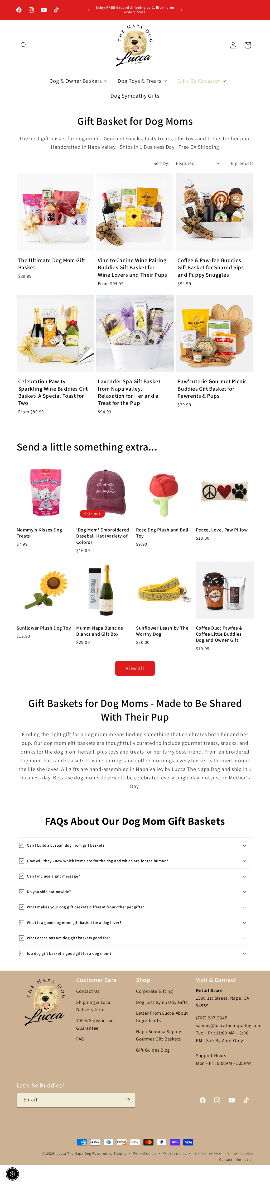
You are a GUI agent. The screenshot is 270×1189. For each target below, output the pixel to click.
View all (135, 668)
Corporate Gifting (154, 991)
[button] (24, 45)
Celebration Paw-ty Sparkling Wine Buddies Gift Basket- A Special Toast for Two (53, 392)
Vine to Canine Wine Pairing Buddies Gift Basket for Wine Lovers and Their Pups (132, 267)
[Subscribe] (127, 1100)
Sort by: (161, 163)
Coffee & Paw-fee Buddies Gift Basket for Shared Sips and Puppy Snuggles (210, 267)
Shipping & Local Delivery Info (94, 1006)
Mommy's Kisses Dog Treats (39, 533)
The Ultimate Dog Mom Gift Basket (51, 264)
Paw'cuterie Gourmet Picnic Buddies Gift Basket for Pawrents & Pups (212, 388)
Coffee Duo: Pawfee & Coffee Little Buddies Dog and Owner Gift (219, 634)
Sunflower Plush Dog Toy (44, 628)
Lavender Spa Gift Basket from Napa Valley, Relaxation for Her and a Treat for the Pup (129, 392)
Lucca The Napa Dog (73, 1153)
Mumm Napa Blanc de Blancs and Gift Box (99, 631)
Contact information (236, 1159)
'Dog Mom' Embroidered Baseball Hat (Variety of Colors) (102, 536)
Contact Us (87, 991)
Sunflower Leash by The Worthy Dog (162, 631)
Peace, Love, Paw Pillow (222, 530)
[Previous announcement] (88, 10)
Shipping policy (240, 1153)
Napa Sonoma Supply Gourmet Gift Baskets (158, 1035)
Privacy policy (174, 1153)
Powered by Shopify (109, 1153)
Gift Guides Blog (153, 1050)
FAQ (80, 1039)
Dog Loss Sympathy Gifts (161, 1002)
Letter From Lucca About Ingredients (162, 1017)
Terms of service (207, 1153)
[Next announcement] (181, 10)
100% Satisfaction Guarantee (95, 1024)
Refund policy (144, 1153)
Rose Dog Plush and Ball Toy (162, 533)
